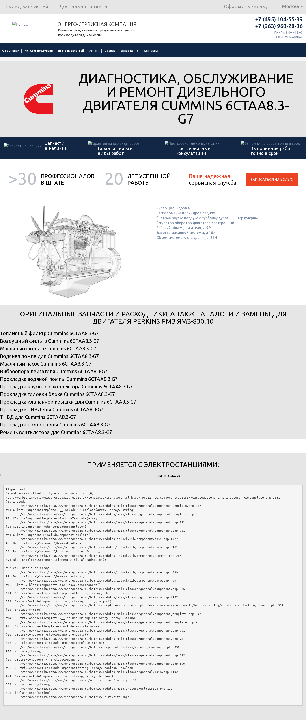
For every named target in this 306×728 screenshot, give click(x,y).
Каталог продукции (39, 50)
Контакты (151, 50)
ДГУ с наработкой (71, 50)
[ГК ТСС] (29, 26)
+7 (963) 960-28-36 (279, 26)
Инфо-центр (130, 50)
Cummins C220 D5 (169, 475)
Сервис (110, 50)
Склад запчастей (27, 6)
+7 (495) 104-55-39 (279, 19)
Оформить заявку (246, 6)
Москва (291, 6)
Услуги (94, 50)
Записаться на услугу (272, 180)
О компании (10, 50)
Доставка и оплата (83, 6)
